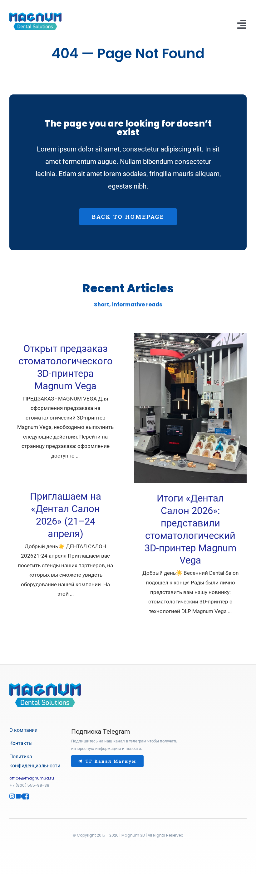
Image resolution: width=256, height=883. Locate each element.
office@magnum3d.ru (31, 778)
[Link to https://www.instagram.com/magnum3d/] (10, 796)
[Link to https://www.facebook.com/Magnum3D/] (23, 796)
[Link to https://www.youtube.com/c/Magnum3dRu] (16, 796)
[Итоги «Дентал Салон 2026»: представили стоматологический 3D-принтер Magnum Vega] (190, 408)
